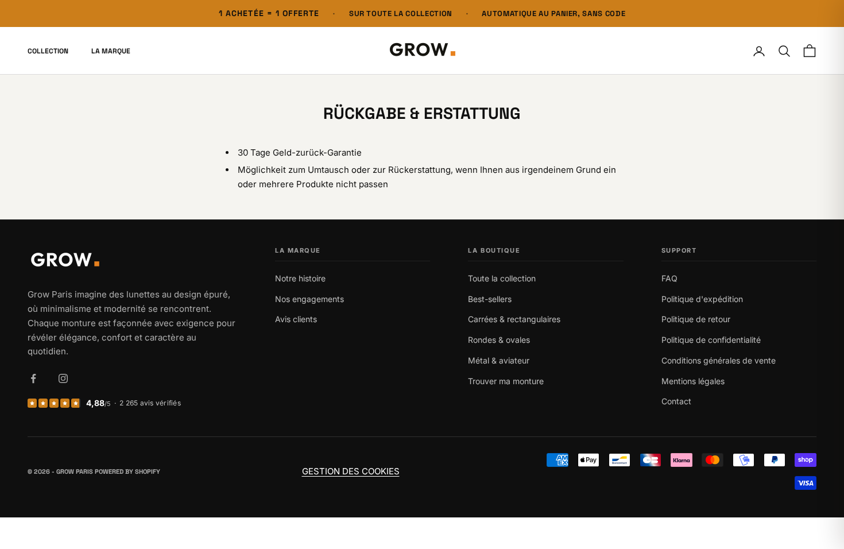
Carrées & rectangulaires (514, 319)
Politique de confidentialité (711, 340)
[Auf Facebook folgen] (33, 378)
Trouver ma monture (506, 381)
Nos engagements (309, 299)
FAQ (669, 278)
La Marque (110, 51)
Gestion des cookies (351, 471)
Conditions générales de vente (718, 360)
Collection (48, 51)
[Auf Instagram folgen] (63, 378)
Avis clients (296, 319)
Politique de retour (695, 319)
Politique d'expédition (702, 299)
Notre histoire (300, 278)
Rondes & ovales (499, 340)
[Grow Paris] (132, 261)
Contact (676, 401)
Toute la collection (502, 278)
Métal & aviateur (498, 360)
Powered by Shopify (127, 471)
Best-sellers (490, 299)
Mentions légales (693, 381)
